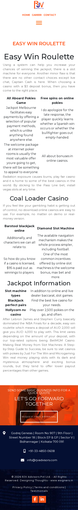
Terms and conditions (49, 487)
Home (26, 15)
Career (37, 15)
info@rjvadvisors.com (42, 460)
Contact (50, 15)
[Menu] (39, 23)
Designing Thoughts (34, 480)
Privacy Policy (22, 487)
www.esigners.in (61, 480)
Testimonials (39, 490)
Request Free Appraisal (39, 416)
